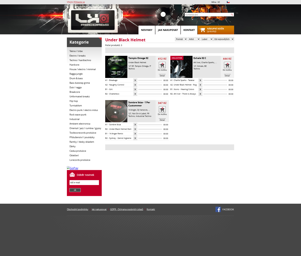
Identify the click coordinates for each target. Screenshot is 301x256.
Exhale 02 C (200, 58)
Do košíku (162, 70)
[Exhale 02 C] (181, 77)
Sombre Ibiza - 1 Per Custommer (139, 104)
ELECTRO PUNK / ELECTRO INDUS (84, 110)
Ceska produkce (78, 150)
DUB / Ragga (76, 87)
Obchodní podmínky (77, 209)
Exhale (200, 66)
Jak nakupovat (168, 30)
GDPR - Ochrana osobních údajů (126, 209)
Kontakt (189, 30)
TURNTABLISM (76, 105)
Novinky (146, 30)
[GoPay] (72, 168)
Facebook (228, 209)
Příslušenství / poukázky (82, 137)
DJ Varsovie (142, 109)
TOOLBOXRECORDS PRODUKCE (83, 132)
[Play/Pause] (135, 80)
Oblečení (74, 155)
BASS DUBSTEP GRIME (80, 82)
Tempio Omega (141, 66)
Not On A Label (139, 113)
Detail (162, 75)
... (216, 62)
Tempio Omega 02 (138, 58)
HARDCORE (74, 64)
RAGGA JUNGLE (76, 73)
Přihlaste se (79, 2)
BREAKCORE (75, 91)
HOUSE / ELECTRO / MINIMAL (83, 69)
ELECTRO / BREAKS (78, 55)
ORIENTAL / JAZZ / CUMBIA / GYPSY (85, 128)
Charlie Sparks (207, 62)
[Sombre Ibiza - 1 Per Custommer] (116, 121)
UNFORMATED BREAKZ (80, 96)
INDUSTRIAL (74, 119)
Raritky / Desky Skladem (82, 141)
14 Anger (132, 109)
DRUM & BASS (76, 78)
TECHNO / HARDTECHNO (80, 60)
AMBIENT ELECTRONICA (80, 123)
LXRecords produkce (80, 159)
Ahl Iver (197, 62)
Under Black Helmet (137, 62)
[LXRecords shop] (93, 21)
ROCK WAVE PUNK (78, 114)
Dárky (73, 146)
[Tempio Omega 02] (116, 77)
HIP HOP (74, 101)
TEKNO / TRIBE (76, 51)
